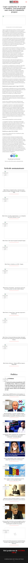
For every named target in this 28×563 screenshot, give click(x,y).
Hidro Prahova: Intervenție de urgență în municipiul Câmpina (14, 240)
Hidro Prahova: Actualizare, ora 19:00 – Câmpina (14, 264)
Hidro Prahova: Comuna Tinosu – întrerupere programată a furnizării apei (14, 313)
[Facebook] (11, 156)
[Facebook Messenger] (14, 156)
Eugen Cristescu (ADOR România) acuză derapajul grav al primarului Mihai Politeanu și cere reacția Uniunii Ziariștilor (14, 395)
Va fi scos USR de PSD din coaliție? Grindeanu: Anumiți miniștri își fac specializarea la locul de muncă (14, 459)
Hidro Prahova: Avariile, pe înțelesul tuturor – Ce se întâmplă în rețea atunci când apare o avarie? (14, 216)
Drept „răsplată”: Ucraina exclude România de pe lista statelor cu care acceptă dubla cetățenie (14, 479)
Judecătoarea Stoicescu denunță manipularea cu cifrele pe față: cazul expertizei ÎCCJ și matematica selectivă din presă (14, 499)
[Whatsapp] (16, 156)
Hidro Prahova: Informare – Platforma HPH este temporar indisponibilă (14, 364)
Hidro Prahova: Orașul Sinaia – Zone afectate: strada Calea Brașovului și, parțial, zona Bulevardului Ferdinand (14, 288)
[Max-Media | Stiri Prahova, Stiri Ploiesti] (14, 2)
